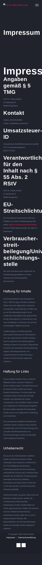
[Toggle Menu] (37, 5)
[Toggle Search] (30, 5)
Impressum (10, 537)
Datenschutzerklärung (27, 537)
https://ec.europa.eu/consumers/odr (22, 225)
